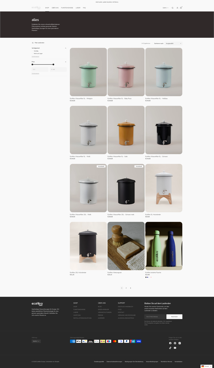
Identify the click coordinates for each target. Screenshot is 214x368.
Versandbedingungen (152, 361)
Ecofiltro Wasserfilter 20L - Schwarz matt (121, 215)
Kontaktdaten (178, 361)
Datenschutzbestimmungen (114, 361)
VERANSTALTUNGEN (104, 312)
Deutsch (207, 366)
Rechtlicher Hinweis (166, 361)
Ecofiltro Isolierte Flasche (153, 273)
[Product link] (88, 76)
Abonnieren (174, 317)
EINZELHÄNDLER (103, 309)
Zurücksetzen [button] (35, 56)
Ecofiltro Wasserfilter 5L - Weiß (80, 156)
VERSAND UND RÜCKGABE (127, 315)
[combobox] (206, 366)
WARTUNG (77, 315)
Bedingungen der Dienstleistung (134, 361)
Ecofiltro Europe (40, 361)
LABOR (75, 312)
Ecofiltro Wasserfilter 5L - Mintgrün (81, 98)
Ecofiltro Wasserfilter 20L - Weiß (80, 215)
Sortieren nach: (159, 43)
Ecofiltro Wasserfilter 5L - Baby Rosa (119, 98)
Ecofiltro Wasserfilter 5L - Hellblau (156, 98)
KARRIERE (101, 318)
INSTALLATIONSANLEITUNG (82, 318)
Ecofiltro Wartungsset (114, 273)
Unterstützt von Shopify (52, 361)
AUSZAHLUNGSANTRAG (126, 318)
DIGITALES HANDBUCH (125, 307)
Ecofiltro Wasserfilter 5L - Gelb (117, 156)
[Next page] (130, 288)
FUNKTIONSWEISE (79, 309)
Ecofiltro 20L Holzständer (78, 273)
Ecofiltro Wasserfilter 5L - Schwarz (156, 156)
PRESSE (100, 315)
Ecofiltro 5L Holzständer (153, 215)
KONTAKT (121, 312)
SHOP (75, 307)
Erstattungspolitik (99, 361)
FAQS (120, 309)
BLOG (100, 307)
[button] (172, 7)
